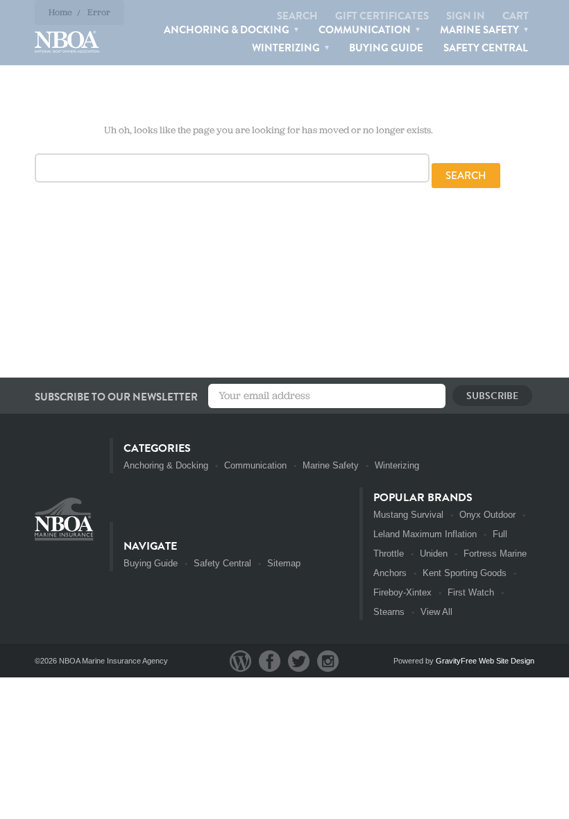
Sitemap (283, 563)
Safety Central (485, 48)
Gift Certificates (382, 16)
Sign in (465, 16)
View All (436, 612)
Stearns (389, 612)
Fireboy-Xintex (402, 592)
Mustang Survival (408, 514)
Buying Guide (386, 48)
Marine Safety (480, 29)
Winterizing (287, 48)
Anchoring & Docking (227, 29)
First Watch (471, 592)
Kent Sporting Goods (465, 573)
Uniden (434, 553)
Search (297, 16)
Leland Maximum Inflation (425, 534)
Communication (366, 29)
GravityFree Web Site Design (485, 661)
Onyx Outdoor (487, 514)
